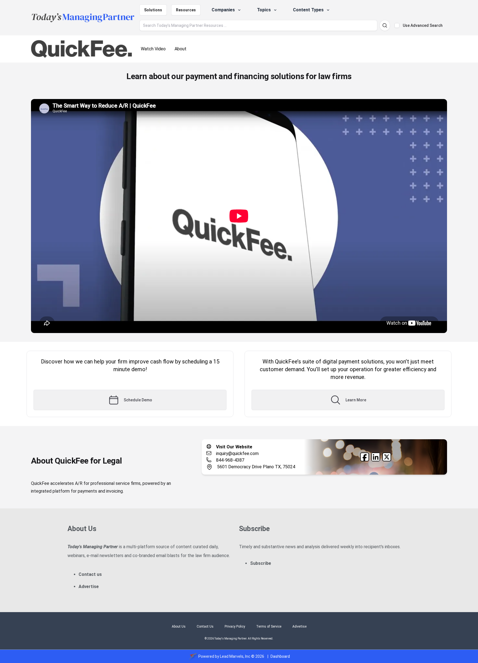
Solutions (153, 10)
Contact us (90, 574)
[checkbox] (396, 25)
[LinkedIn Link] (375, 457)
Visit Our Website (234, 446)
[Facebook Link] (364, 457)
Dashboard (280, 656)
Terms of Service (268, 626)
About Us (179, 626)
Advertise (89, 586)
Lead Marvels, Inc (235, 656)
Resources (186, 10)
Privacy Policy (235, 626)
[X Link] (386, 457)
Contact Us (205, 626)
